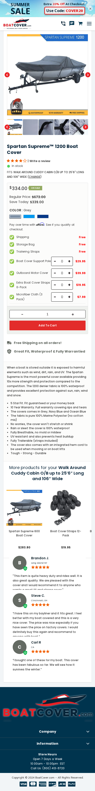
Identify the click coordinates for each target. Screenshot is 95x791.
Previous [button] (7, 74)
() (34, 177)
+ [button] (72, 314)
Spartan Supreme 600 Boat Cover (24, 533)
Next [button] (87, 74)
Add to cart (48, 325)
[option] (47, 75)
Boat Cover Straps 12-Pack (65, 533)
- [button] (22, 314)
